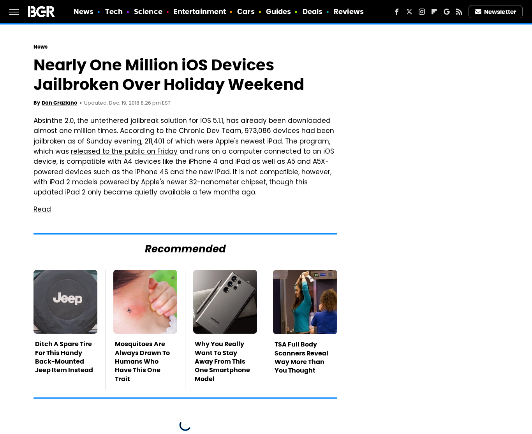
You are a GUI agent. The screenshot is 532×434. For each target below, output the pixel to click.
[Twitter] (409, 12)
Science (148, 11)
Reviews (349, 11)
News (83, 11)
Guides (278, 11)
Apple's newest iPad (248, 141)
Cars (245, 11)
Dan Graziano (59, 103)
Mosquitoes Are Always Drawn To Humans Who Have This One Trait (142, 361)
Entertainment (200, 11)
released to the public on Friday (124, 152)
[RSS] (459, 12)
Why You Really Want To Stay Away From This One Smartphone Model (222, 361)
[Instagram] (422, 12)
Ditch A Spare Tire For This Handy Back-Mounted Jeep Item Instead (64, 357)
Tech (114, 11)
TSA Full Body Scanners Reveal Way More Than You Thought (301, 357)
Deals (313, 11)
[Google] (447, 12)
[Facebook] (397, 12)
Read (42, 210)
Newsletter (500, 12)
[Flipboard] (434, 12)
